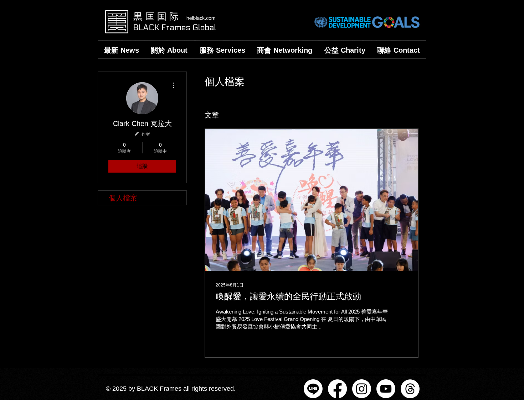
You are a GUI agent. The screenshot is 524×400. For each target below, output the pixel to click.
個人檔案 (123, 198)
